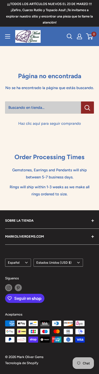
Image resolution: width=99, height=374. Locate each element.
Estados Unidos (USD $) (54, 262)
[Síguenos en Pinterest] (18, 287)
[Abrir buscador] (69, 36)
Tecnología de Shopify (21, 363)
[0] (90, 36)
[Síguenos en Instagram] (8, 287)
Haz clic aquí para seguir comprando (49, 123)
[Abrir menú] (7, 36)
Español (14, 262)
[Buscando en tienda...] (87, 107)
